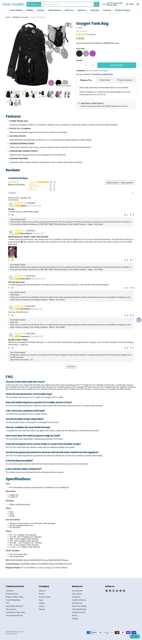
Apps (41, 600)
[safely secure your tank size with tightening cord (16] (26, 94)
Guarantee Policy (12, 594)
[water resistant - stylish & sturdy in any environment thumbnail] (9, 102)
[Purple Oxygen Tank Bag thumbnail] (58, 94)
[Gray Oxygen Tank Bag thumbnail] (50, 94)
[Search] (96, 4)
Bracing (40, 10)
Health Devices (54, 10)
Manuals (75, 618)
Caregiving (76, 597)
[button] (81, 34)
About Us (42, 591)
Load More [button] (71, 366)
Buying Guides (77, 591)
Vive (80, 28)
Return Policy (105, 80)
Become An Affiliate (79, 606)
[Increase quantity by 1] (93, 65)
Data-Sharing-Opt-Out (14, 615)
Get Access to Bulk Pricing (102, 74)
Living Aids (94, 10)
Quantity (79, 60)
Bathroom (69, 10)
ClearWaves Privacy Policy (15, 612)
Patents (42, 603)
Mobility (29, 10)
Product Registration (13, 600)
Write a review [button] (112, 182)
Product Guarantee (125, 80)
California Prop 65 (78, 612)
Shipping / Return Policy (14, 597)
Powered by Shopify (11, 634)
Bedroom (82, 10)
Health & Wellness (79, 600)
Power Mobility (16, 10)
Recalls (74, 615)
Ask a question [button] (127, 182)
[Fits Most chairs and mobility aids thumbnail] (67, 94)
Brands (41, 594)
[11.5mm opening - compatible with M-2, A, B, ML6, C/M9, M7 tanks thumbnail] (42, 94)
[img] (20, 203)
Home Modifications (79, 609)
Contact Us (10, 591)
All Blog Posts (77, 603)
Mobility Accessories (21, 17)
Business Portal (44, 597)
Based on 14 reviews (16, 184)
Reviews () (13, 198)
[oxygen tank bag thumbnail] (9, 94)
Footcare (107, 10)
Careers (42, 606)
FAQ (7, 603)
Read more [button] (12, 244)
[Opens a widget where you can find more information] (134, 636)
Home (8, 17)
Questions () (25, 198)
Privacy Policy (11, 609)
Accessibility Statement (14, 606)
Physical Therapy (122, 10)
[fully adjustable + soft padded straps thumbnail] (17, 102)
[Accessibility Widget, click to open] (139, 320)
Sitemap (42, 609)
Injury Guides (77, 594)
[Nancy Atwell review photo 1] (12, 252)
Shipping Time (86, 80)
